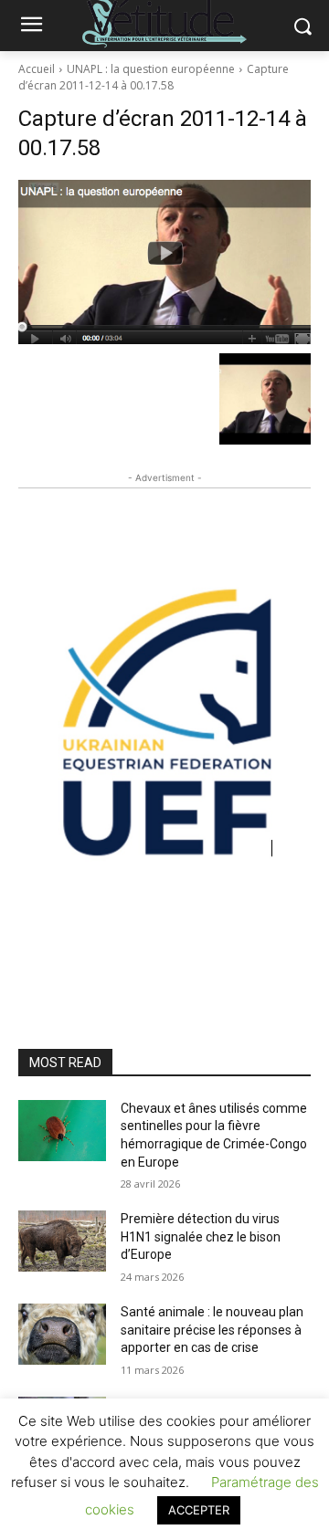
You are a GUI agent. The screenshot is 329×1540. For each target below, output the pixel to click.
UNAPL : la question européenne (151, 69)
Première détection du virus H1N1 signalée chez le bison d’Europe (201, 1236)
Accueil (36, 69)
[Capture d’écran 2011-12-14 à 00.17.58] (164, 262)
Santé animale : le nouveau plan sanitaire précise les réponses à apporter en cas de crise (212, 1329)
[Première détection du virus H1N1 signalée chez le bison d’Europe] (62, 1241)
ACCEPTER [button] (198, 1510)
